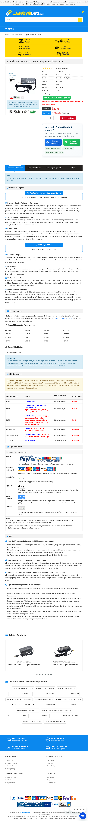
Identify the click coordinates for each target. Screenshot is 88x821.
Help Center (50, 760)
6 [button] (51, 674)
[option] (23, 83)
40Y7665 (46, 341)
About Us (10, 760)
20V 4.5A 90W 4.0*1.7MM (13, 352)
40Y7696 (66, 337)
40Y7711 (8, 341)
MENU (11, 29)
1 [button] (37, 674)
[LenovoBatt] (25, 13)
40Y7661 (46, 334)
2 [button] (39, 674)
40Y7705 (66, 334)
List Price (46, 109)
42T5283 (46, 337)
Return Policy (51, 766)
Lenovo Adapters (16, 34)
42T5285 (27, 341)
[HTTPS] (65, 804)
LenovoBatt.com (24, 812)
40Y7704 (66, 330)
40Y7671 (66, 341)
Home (7, 34)
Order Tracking (11, 777)
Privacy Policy (11, 769)
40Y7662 (8, 334)
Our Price (46, 113)
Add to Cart (69, 118)
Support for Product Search (63, 318)
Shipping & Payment (53, 168)
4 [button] (45, 674)
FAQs (73, 168)
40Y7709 (27, 330)
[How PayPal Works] (51, 804)
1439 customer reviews (61, 68)
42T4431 (27, 337)
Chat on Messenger (55, 142)
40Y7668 (27, 334)
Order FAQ (50, 763)
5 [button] (48, 674)
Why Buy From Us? (12, 766)
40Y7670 (8, 337)
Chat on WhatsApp (73, 142)
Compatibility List (34, 168)
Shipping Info (11, 780)
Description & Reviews (15, 168)
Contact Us (50, 777)
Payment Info (11, 782)
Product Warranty (12, 763)
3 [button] (42, 674)
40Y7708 (46, 330)
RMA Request (51, 782)
